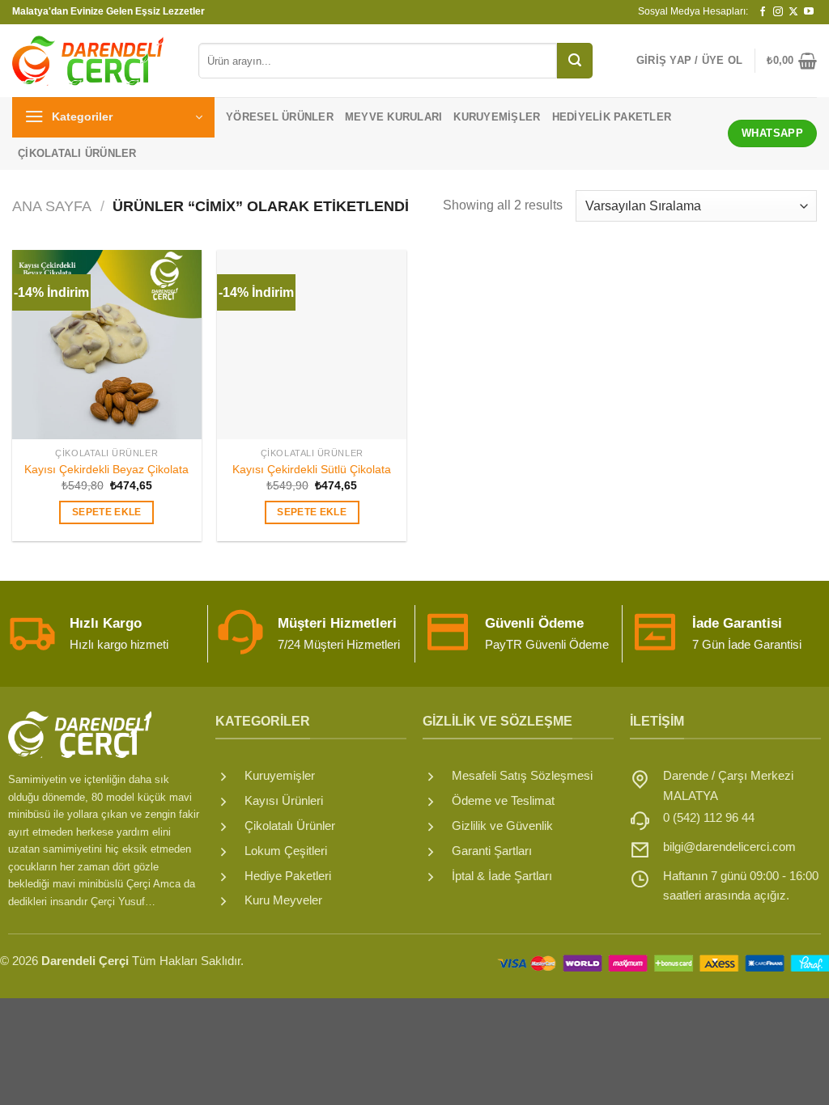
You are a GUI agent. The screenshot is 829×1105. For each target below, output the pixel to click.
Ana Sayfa (51, 205)
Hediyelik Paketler (612, 117)
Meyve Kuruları (394, 117)
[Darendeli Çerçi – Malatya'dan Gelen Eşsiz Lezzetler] (93, 61)
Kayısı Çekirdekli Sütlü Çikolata (311, 469)
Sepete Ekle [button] (107, 512)
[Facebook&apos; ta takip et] (762, 12)
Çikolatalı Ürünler (77, 153)
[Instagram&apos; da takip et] (778, 12)
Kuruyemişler (496, 117)
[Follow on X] (793, 12)
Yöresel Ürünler (280, 117)
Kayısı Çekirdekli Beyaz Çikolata (106, 469)
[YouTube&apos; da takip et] (809, 12)
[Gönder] (575, 60)
